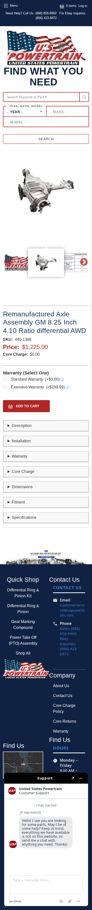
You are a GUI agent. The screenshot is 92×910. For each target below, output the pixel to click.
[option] (46, 191)
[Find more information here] (46, 839)
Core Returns (64, 721)
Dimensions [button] (22, 487)
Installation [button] (21, 441)
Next (84, 262)
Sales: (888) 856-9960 (70, 631)
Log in (83, 6)
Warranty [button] (19, 456)
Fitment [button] (18, 502)
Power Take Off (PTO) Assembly (23, 640)
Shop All (23, 653)
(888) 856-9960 (46, 13)
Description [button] (22, 426)
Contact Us (62, 696)
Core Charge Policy (64, 708)
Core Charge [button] (23, 471)
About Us (61, 686)
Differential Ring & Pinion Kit (23, 593)
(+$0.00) (37, 379)
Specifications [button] (24, 517)
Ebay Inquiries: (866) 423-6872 (69, 646)
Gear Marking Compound (23, 625)
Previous (8, 262)
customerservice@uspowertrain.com (72, 610)
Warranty (60, 731)
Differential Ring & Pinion (23, 609)
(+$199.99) (40, 387)
